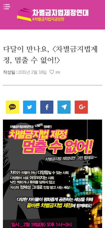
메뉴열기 (7, 7)
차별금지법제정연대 (52, 14)
